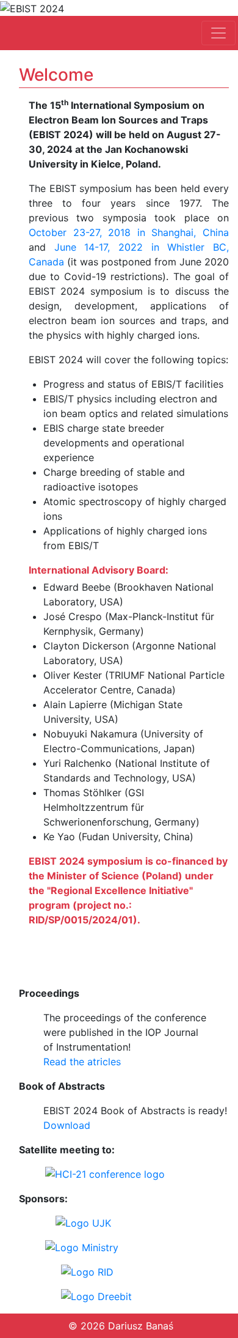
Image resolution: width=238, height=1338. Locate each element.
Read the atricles (82, 1061)
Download (66, 1125)
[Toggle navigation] (218, 33)
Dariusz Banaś (140, 1326)
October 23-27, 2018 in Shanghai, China (129, 232)
